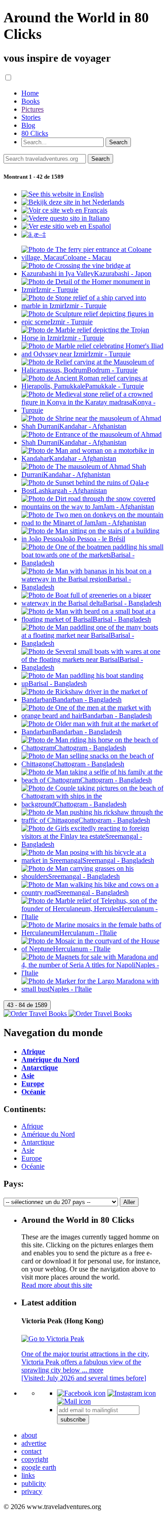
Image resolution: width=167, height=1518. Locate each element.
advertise (33, 1443)
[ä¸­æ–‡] (33, 234)
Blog (28, 125)
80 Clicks (34, 133)
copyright (34, 1459)
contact (31, 1451)
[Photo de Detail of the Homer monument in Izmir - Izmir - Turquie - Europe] (92, 289)
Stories (31, 117)
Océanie (33, 1166)
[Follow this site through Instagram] (131, 1393)
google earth (38, 1467)
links (28, 1475)
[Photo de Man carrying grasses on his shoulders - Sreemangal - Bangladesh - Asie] (92, 876)
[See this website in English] (62, 194)
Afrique (32, 1126)
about (29, 1435)
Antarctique (37, 1142)
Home (30, 93)
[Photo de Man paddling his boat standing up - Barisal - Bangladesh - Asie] (92, 683)
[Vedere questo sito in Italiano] (65, 218)
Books (30, 101)
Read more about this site (56, 1285)
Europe (31, 1158)
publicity (33, 1483)
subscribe (73, 1419)
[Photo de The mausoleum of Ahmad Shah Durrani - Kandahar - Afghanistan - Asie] (92, 474)
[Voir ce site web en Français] (64, 210)
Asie (27, 1150)
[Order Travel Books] (68, 1013)
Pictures (32, 109)
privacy (31, 1491)
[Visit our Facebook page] (81, 1393)
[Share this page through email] (74, 1401)
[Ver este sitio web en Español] (66, 226)
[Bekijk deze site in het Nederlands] (72, 202)
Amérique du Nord (48, 1134)
